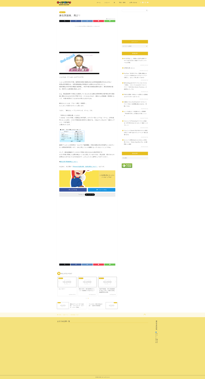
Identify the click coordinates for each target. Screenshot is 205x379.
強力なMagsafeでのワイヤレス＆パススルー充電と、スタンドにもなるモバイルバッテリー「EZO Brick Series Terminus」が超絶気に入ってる (135, 86)
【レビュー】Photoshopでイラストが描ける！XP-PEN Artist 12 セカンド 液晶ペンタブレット (136, 123)
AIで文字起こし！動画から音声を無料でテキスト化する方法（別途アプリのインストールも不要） (135, 60)
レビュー (107, 2)
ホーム (99, 2)
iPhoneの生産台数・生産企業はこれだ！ (85, 166)
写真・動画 (122, 2)
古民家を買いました (129, 68)
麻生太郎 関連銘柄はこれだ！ (69, 161)
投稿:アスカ (62, 12)
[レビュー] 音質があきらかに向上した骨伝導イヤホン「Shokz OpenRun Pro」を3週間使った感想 (135, 142)
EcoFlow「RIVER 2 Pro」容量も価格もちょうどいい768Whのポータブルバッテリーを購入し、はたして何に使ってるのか (135, 75)
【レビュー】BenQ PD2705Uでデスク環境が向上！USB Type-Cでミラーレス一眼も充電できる (136, 132)
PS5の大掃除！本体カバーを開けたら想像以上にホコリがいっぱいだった (136, 95)
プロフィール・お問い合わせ (156, 338)
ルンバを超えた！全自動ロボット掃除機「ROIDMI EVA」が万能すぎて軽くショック (135, 113)
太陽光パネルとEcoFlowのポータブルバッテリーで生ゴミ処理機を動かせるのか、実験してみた (135, 104)
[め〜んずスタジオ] (64, 5)
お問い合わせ (133, 2)
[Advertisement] (87, 38)
